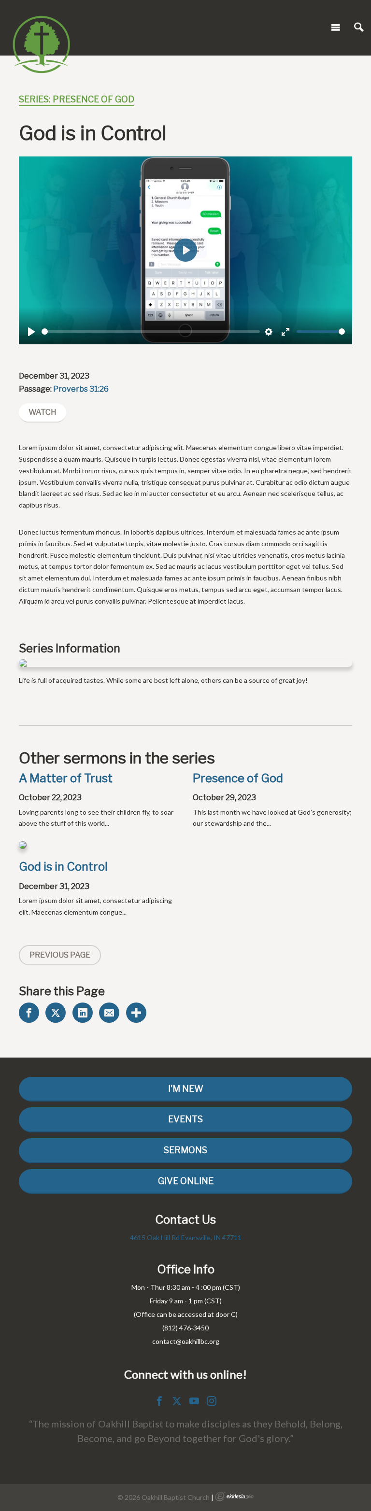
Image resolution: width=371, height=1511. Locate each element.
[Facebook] (159, 1401)
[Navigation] (336, 27)
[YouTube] (194, 1401)
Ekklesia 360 (234, 1496)
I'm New (185, 1089)
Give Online (186, 1181)
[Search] (359, 27)
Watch (43, 412)
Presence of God (238, 778)
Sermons (185, 1150)
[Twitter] (177, 1401)
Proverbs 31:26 (81, 389)
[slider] (151, 331)
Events (185, 1119)
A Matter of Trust (66, 778)
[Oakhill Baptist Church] (41, 26)
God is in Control (63, 867)
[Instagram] (211, 1401)
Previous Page (59, 955)
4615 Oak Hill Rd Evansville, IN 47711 (186, 1237)
